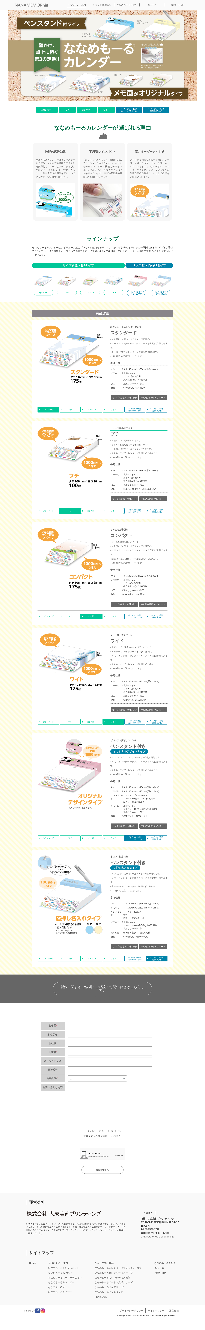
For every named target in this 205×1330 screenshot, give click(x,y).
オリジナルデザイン (137, 293)
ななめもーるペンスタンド (109, 1292)
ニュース (152, 5)
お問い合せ (160, 1272)
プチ (67, 109)
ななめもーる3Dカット (60, 1272)
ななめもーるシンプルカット (63, 1268)
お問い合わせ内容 (53, 1087)
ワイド (106, 109)
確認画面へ (102, 1169)
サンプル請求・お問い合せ (124, 397)
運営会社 (174, 1310)
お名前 (53, 1025)
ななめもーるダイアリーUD (109, 1287)
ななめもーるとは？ (127, 5)
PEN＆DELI (101, 1297)
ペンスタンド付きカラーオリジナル (129, 109)
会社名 (53, 1043)
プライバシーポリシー (131, 1310)
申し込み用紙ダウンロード (153, 397)
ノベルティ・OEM (76, 5)
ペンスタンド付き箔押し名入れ (156, 109)
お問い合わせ (177, 5)
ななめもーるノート (59, 1287)
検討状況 (53, 1078)
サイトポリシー (156, 1310)
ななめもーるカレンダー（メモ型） (114, 1277)
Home (32, 1263)
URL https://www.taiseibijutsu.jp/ (157, 1236)
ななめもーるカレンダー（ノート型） (115, 1272)
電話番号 (53, 1069)
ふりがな (53, 1034)
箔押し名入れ (161, 293)
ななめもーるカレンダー (61, 1282)
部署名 (53, 1052)
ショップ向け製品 (102, 5)
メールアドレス (53, 1061)
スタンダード (47, 109)
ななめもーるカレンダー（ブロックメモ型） (118, 1268)
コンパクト (87, 109)
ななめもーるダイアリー (61, 1292)
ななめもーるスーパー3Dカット (65, 1277)
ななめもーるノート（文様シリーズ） (115, 1282)
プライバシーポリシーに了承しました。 (105, 1131)
